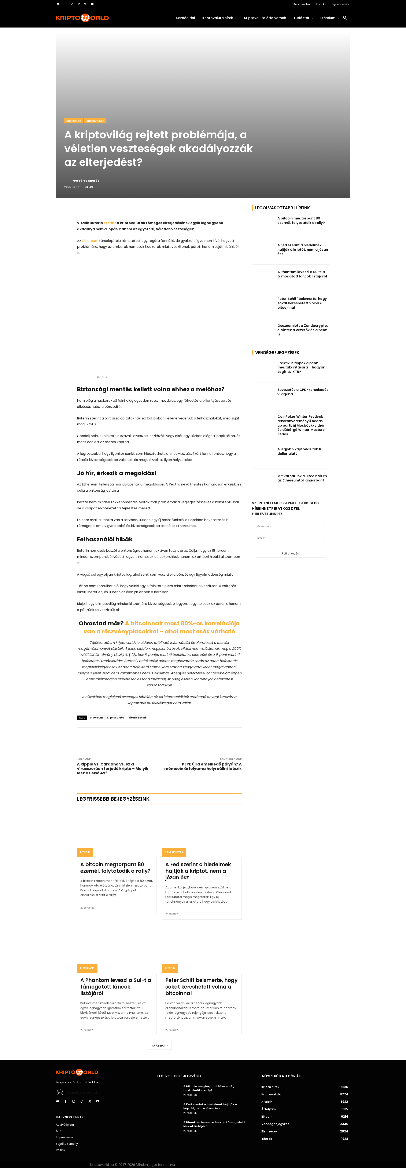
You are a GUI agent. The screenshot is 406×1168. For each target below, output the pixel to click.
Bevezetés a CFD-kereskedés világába (302, 392)
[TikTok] (78, 4)
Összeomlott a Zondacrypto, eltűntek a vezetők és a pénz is (302, 330)
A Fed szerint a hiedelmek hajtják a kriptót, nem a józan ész (198, 871)
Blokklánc (87, 968)
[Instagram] (71, 4)
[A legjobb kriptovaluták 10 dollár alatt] (263, 455)
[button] (345, 18)
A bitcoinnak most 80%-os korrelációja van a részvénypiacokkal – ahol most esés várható (162, 627)
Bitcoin (85, 852)
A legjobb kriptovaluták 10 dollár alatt (299, 451)
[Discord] (58, 4)
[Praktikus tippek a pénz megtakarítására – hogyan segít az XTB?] (263, 369)
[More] (125, 209)
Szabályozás (174, 852)
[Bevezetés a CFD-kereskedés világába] (263, 396)
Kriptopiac (73, 121)
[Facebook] (65, 4)
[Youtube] (92, 4)
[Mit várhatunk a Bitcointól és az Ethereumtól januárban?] (263, 482)
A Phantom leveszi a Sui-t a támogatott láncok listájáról (115, 987)
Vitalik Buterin (137, 717)
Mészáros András (86, 181)
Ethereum (90, 240)
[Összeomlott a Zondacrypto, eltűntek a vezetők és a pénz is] (263, 332)
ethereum (96, 717)
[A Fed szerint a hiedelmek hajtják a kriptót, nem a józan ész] (202, 833)
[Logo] (101, 18)
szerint (110, 223)
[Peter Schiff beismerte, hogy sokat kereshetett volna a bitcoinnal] (202, 949)
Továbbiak (157, 1045)
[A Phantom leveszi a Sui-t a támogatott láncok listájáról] (117, 949)
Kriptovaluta (95, 121)
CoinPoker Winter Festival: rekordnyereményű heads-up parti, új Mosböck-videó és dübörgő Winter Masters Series (301, 425)
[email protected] (83, 1093)
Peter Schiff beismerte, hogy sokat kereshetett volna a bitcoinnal (201, 987)
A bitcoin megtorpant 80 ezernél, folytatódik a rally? (115, 867)
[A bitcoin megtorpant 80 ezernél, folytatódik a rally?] (117, 833)
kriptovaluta (115, 717)
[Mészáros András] (68, 181)
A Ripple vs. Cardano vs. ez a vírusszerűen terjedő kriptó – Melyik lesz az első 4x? (112, 768)
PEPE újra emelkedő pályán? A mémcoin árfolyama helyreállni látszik (203, 766)
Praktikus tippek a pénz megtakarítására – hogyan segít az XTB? (301, 367)
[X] (85, 4)
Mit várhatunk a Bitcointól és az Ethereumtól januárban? (302, 478)
